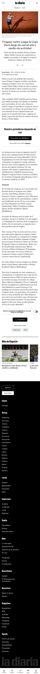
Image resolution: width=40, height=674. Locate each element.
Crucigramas (6, 564)
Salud (4, 464)
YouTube (5, 614)
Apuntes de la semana (10, 550)
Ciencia (4, 424)
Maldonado (6, 486)
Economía (5, 436)
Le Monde (5, 507)
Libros (4, 452)
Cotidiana (5, 427)
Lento (4, 510)
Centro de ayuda (8, 639)
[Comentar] (22, 65)
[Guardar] (17, 65)
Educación (6, 439)
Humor (4, 561)
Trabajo (4, 467)
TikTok (4, 627)
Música (4, 528)
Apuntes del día (8, 547)
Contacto (5, 651)
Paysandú (5, 489)
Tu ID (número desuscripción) (8, 580)
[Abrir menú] (3, 2)
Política (4, 461)
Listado (4, 576)
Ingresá (27, 143)
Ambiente (5, 418)
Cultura (4, 430)
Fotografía (6, 558)
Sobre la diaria (7, 593)
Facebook (5, 624)
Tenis (23, 8)
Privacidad (6, 648)
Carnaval (5, 421)
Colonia (4, 483)
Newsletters (6, 608)
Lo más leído (6, 543)
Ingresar (8, 388)
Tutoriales (5, 642)
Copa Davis (16, 330)
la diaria (5, 504)
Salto (4, 492)
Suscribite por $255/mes (20, 138)
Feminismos (6, 443)
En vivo (4, 553)
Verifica (4, 471)
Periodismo (6, 525)
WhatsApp (6, 618)
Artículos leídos (7, 532)
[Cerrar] (36, 127)
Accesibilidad (7, 645)
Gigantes (5, 513)
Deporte (17, 8)
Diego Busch (6, 72)
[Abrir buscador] (37, 3)
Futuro (4, 446)
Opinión (5, 458)
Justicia (4, 449)
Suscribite (8, 393)
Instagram (5, 621)
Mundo (4, 455)
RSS (3, 611)
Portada (5, 406)
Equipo (4, 596)
